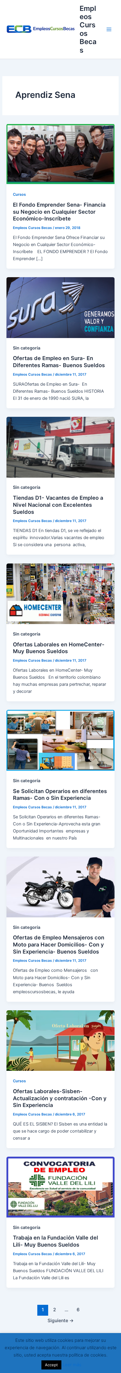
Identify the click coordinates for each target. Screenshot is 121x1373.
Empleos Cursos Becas (88, 29)
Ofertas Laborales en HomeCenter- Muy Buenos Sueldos (59, 648)
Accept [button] (51, 1364)
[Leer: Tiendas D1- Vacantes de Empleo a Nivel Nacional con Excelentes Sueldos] (60, 446)
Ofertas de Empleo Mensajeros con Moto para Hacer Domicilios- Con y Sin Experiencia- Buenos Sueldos (58, 944)
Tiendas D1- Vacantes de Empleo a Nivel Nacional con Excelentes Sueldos (58, 504)
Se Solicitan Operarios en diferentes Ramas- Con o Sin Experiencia (60, 794)
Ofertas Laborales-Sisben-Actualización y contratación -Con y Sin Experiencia (60, 1098)
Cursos (19, 194)
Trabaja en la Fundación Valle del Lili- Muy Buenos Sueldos (55, 1241)
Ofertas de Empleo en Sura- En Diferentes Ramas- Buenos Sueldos (59, 361)
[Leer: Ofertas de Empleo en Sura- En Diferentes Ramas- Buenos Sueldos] (60, 307)
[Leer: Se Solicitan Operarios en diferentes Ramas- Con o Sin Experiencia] (60, 740)
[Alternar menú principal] (109, 29)
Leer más (72, 1364)
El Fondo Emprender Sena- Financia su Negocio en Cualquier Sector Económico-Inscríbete (59, 211)
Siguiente (61, 1320)
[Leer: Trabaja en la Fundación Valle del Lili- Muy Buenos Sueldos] (60, 1187)
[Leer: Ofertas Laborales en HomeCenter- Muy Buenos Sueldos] (60, 593)
